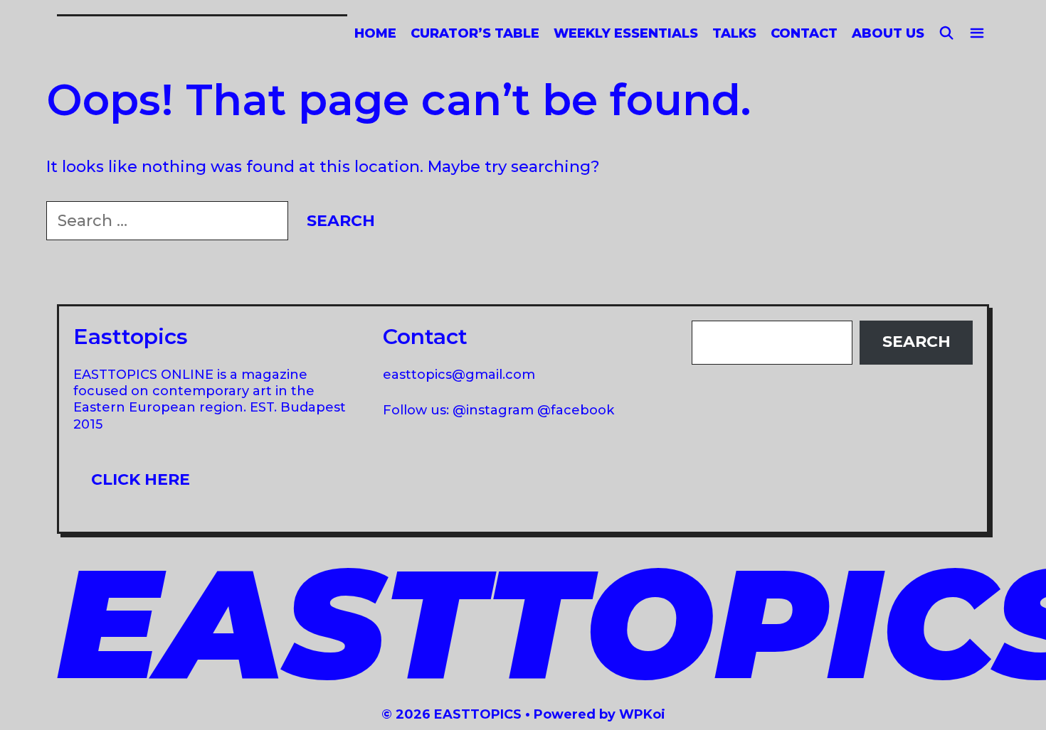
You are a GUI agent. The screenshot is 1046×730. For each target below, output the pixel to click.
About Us (888, 33)
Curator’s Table (475, 33)
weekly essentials (626, 33)
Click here (140, 479)
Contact (804, 33)
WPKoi (642, 714)
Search (916, 341)
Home (375, 33)
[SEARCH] (946, 33)
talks (734, 33)
